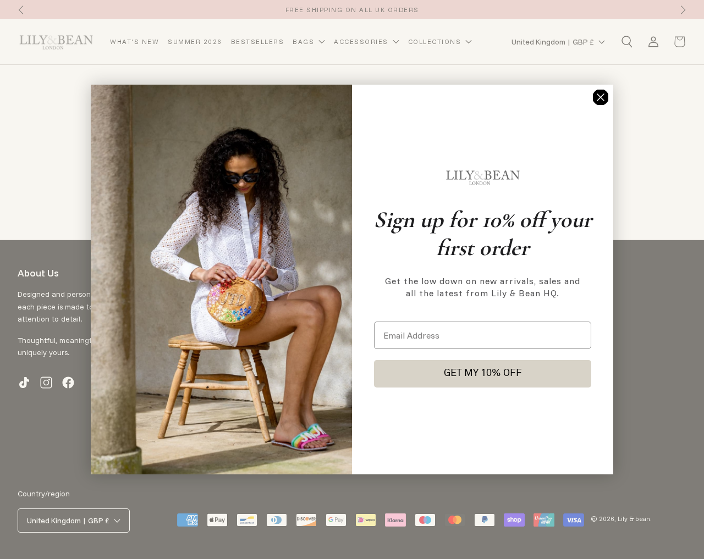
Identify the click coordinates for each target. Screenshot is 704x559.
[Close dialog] (600, 97)
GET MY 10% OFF (483, 373)
